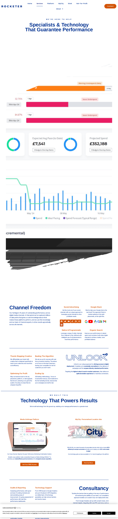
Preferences (80, 513)
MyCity (60, 3)
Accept (109, 513)
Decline (94, 513)
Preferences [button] (64, 513)
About (58, 9)
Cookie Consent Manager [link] (8, 507)
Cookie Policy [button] (34, 513)
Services (40, 3)
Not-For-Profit (81, 3)
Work (70, 3)
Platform (50, 3)
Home (30, 3)
